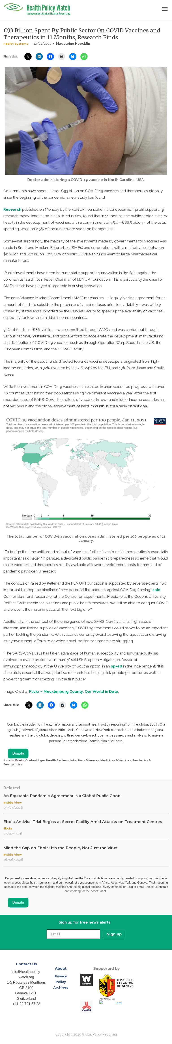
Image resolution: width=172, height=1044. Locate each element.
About (61, 968)
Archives (60, 987)
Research (12, 209)
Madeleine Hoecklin (73, 44)
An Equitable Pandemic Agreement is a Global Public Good (61, 796)
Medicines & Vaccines (115, 760)
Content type (35, 760)
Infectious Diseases (84, 760)
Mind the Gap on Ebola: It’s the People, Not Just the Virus (60, 848)
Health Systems (15, 43)
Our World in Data (101, 691)
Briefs (19, 760)
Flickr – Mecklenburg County (56, 691)
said (157, 589)
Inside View (12, 802)
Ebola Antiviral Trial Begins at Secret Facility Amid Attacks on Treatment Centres (82, 821)
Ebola (7, 828)
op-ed (116, 666)
